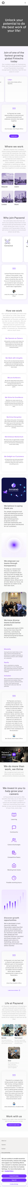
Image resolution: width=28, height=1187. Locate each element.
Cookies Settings (14, 1184)
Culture (3, 1148)
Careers (4, 1144)
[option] (11, 89)
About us (4, 1140)
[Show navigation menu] (25, 2)
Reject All (14, 1180)
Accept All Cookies (14, 1176)
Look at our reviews (13, 990)
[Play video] (14, 754)
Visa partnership (6, 1152)
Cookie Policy (9, 1171)
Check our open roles (13, 1124)
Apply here (14, 136)
